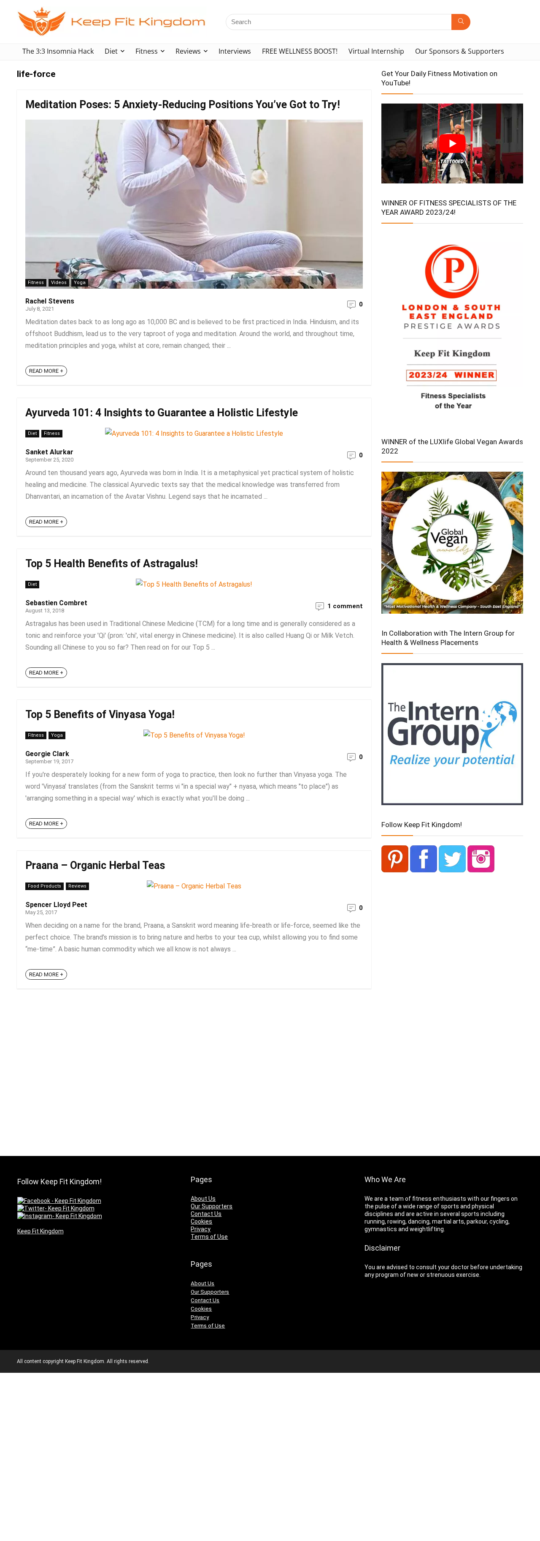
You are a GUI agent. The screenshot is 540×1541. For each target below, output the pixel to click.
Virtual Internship (376, 51)
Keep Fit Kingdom (40, 1231)
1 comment (345, 606)
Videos (59, 282)
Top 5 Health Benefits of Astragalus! (111, 563)
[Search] (460, 22)
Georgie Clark (47, 754)
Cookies (201, 1221)
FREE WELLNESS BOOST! (300, 51)
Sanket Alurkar (49, 452)
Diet (111, 51)
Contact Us (206, 1213)
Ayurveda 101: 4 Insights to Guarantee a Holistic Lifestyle (161, 413)
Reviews (188, 51)
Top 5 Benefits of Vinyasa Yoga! (100, 714)
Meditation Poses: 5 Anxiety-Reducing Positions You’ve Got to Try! (182, 104)
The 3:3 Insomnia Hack (58, 51)
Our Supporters (211, 1206)
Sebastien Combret (56, 603)
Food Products (44, 886)
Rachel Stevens (49, 301)
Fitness (146, 51)
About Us (203, 1198)
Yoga (80, 282)
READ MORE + (46, 371)
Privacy (201, 1229)
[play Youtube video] (452, 143)
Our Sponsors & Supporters (459, 51)
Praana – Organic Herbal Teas (95, 865)
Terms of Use (209, 1236)
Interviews (235, 51)
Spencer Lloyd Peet (56, 905)
